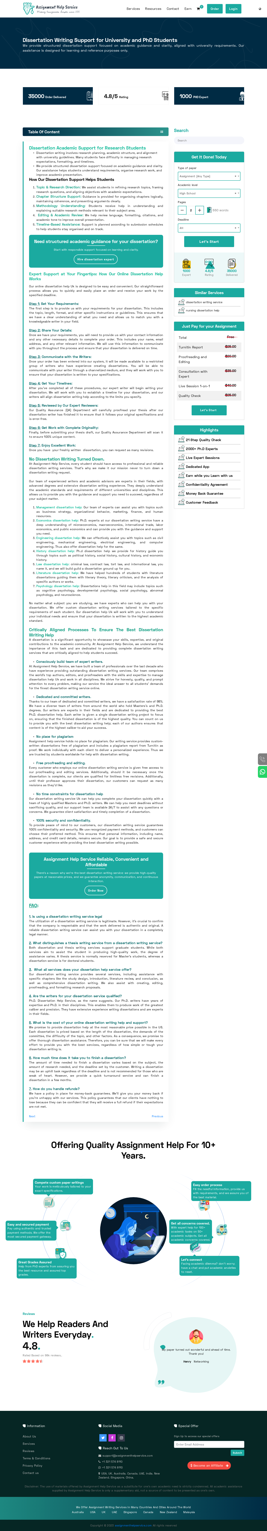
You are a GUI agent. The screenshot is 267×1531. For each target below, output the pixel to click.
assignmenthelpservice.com (133, 1525)
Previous (157, 1116)
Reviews (28, 1451)
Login (233, 8)
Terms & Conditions (36, 1458)
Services (29, 1443)
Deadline (183, 219)
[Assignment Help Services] (57, 9)
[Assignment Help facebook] (112, 1437)
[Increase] (199, 210)
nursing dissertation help (202, 310)
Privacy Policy (32, 1465)
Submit (237, 1452)
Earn (188, 9)
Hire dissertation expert (95, 259)
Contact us (31, 1472)
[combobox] (209, 175)
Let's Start (209, 241)
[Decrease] (182, 210)
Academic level (187, 185)
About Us (29, 1436)
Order (215, 8)
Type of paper (187, 168)
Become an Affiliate (208, 1465)
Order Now (96, 890)
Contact (173, 9)
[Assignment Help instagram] (121, 1437)
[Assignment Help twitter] (103, 1437)
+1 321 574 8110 (112, 1461)
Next (32, 1116)
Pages (182, 202)
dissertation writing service (204, 302)
